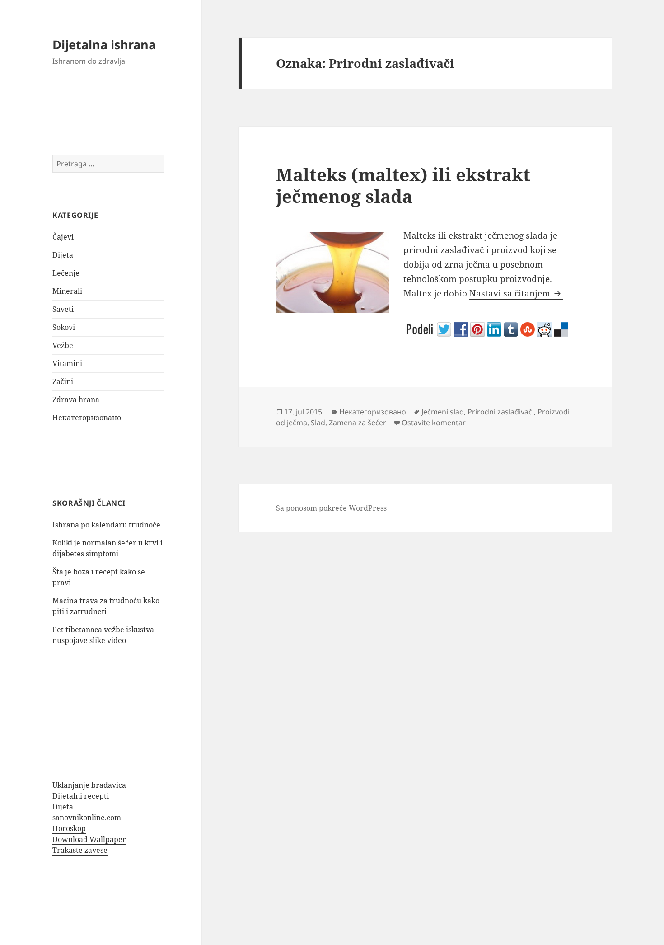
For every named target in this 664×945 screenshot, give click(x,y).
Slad (318, 423)
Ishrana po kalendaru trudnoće (106, 525)
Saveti (63, 309)
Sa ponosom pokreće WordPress (331, 508)
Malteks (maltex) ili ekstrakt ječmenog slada (403, 185)
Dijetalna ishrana (104, 44)
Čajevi (63, 237)
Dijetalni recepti (80, 796)
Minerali (67, 291)
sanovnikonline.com (86, 818)
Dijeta (62, 255)
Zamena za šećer (357, 423)
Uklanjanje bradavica (89, 785)
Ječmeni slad (442, 412)
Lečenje (65, 273)
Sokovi (63, 327)
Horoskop (69, 828)
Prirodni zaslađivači (501, 412)
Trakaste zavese (80, 850)
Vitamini (67, 363)
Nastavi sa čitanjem (516, 293)
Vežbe (62, 345)
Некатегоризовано (86, 418)
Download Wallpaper (89, 839)
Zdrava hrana (75, 399)
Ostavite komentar (434, 423)
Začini (62, 381)
